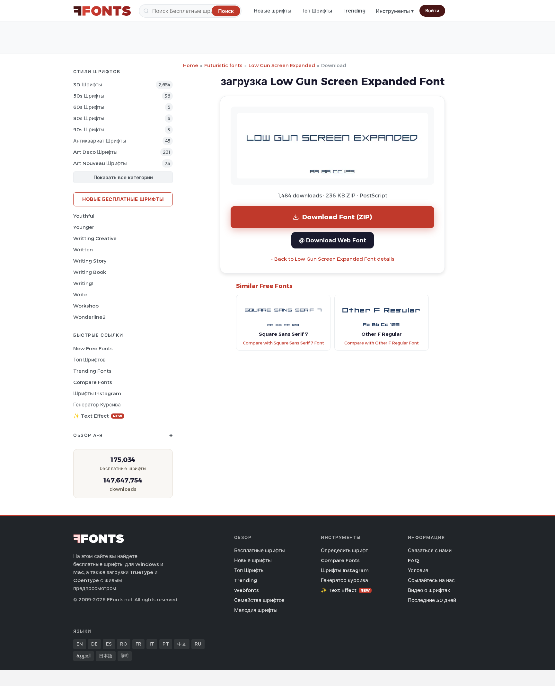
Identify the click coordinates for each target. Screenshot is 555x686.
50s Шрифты (88, 96)
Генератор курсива (97, 405)
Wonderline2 (89, 317)
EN (79, 644)
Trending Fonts (92, 371)
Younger (83, 227)
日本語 (105, 656)
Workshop (86, 306)
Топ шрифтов (89, 360)
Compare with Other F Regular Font (381, 343)
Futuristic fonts (223, 65)
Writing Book (89, 272)
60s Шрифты (88, 107)
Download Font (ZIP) (337, 217)
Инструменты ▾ (395, 11)
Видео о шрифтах (429, 590)
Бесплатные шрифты (259, 550)
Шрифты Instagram (97, 393)
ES (109, 644)
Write (80, 294)
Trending (354, 11)
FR (138, 644)
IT (152, 644)
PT (166, 644)
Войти (432, 10)
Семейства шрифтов (259, 600)
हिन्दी (124, 656)
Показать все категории (123, 177)
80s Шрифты (88, 118)
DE (94, 644)
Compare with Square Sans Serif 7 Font (283, 343)
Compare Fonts (92, 382)
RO (123, 644)
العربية (83, 656)
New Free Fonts (93, 348)
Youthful (83, 216)
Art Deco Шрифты (95, 152)
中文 (181, 644)
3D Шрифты (87, 85)
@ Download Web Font (332, 240)
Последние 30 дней (432, 600)
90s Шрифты (88, 129)
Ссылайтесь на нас (431, 580)
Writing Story (89, 261)
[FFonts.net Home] (102, 11)
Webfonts (246, 590)
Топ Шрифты (317, 11)
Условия (418, 570)
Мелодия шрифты (256, 610)
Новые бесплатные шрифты (123, 199)
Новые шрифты (272, 11)
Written (83, 250)
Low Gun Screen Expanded (282, 65)
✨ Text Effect (97, 416)
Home (190, 65)
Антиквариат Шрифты (99, 141)
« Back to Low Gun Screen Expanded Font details (332, 259)
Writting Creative (95, 238)
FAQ (413, 560)
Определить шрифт (344, 550)
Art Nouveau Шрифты (100, 163)
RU (198, 644)
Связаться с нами (430, 550)
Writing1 (83, 283)
